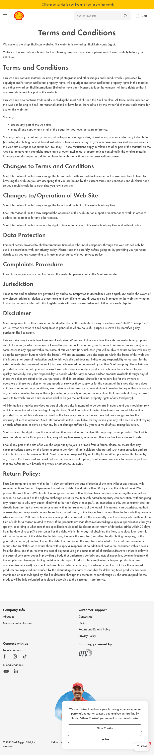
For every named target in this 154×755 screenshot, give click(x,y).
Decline (104, 739)
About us (8, 616)
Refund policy (58, 742)
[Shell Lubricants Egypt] (19, 15)
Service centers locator (17, 623)
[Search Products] (125, 16)
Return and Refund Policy (94, 629)
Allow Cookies (104, 728)
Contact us (85, 616)
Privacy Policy (87, 636)
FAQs (82, 623)
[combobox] (102, 16)
